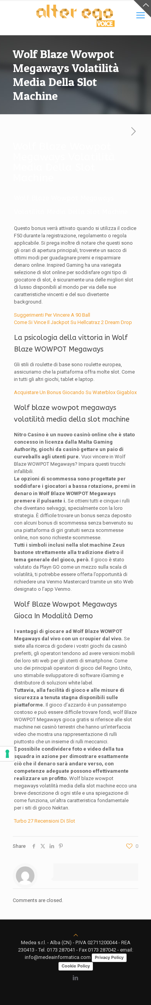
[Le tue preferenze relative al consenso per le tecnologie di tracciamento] (7, 753)
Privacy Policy (109, 957)
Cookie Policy (76, 966)
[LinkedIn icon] (76, 977)
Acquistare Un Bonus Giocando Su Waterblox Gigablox (75, 392)
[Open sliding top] (142, 8)
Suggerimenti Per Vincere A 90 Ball (52, 315)
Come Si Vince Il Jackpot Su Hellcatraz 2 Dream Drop (73, 322)
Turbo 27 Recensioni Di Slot (44, 821)
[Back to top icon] (75, 935)
